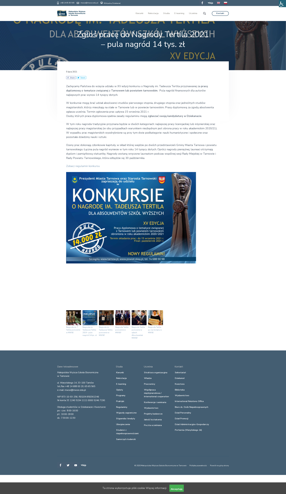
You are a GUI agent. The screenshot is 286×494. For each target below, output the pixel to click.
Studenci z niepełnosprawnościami (127, 432)
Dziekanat (180, 378)
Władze (148, 378)
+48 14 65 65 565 (67, 3)
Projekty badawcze (153, 413)
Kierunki (120, 372)
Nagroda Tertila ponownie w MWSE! (121, 330)
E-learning (121, 384)
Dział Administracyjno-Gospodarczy (192, 424)
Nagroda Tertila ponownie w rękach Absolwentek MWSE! (138, 332)
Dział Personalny (183, 412)
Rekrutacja (121, 378)
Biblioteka (180, 389)
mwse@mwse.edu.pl (89, 3)
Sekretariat (180, 372)
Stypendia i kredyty (125, 418)
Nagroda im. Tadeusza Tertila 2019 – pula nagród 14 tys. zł (90, 331)
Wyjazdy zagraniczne (126, 412)
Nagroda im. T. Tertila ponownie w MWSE (73, 330)
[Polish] (225, 5)
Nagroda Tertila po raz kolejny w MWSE (155, 330)
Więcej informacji (156, 488)
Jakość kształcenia (153, 419)
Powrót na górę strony (219, 465)
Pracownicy (149, 384)
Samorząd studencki (126, 439)
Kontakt (220, 13)
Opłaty (119, 389)
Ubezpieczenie (123, 424)
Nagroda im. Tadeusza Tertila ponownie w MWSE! (105, 331)
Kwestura (179, 384)
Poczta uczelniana (153, 425)
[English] (218, 5)
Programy (120, 395)
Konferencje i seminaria (155, 402)
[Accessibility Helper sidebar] (282, 3)
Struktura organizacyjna (155, 372)
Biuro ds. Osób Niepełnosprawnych (191, 407)
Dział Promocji (181, 418)
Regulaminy (121, 407)
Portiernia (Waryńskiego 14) (188, 430)
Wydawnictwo (151, 408)
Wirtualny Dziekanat (112, 3)
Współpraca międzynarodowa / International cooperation (156, 393)
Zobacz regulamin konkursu (83, 166)
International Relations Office (189, 401)
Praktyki (120, 401)
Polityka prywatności (198, 465)
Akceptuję (176, 489)
